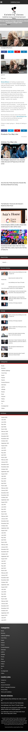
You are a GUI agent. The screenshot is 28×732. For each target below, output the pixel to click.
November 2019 (5, 608)
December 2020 (5, 577)
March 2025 (4, 457)
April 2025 (3, 455)
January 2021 (4, 575)
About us (3, 682)
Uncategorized (4, 406)
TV (2, 403)
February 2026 (4, 431)
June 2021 (3, 563)
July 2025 (3, 448)
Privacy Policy (4, 689)
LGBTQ (3, 387)
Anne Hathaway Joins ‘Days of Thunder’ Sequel (12, 705)
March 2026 (4, 429)
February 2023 (4, 516)
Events (2, 375)
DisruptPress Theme (19, 727)
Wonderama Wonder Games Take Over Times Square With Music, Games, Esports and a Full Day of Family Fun (14, 247)
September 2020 (5, 584)
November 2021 (5, 551)
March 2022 (4, 542)
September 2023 (5, 499)
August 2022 (4, 530)
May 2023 (3, 509)
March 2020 (4, 598)
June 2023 (3, 506)
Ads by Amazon (24, 136)
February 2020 (4, 601)
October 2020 (4, 582)
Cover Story (4, 373)
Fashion (3, 377)
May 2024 (3, 481)
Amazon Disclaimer (5, 684)
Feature (3, 380)
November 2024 (5, 466)
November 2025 (5, 438)
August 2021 (4, 558)
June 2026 (3, 422)
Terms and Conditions (6, 691)
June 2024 (3, 478)
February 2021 (4, 573)
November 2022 (5, 523)
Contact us (3, 680)
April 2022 (3, 539)
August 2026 (4, 417)
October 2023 (4, 497)
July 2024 (3, 476)
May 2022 (3, 537)
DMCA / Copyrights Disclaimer (8, 687)
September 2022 (5, 528)
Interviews (3, 384)
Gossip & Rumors (6, 48)
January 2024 (4, 490)
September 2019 (5, 613)
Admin (8, 24)
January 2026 (4, 433)
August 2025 (4, 445)
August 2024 (4, 473)
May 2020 (3, 594)
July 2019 (3, 617)
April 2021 (3, 568)
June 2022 (3, 535)
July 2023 (3, 504)
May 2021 (3, 565)
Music (2, 394)
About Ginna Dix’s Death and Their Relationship (12, 702)
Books (2, 365)
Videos (3, 408)
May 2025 (3, 452)
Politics (3, 398)
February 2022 (4, 544)
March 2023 (4, 514)
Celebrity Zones (15, 2)
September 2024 (5, 471)
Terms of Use (14, 724)
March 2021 (4, 570)
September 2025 (5, 443)
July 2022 (3, 532)
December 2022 (5, 521)
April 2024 (3, 483)
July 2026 (3, 419)
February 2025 (4, 459)
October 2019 (4, 610)
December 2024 (5, 464)
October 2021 (4, 554)
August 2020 (4, 587)
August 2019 (4, 615)
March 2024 (4, 485)
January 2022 (4, 547)
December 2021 (5, 549)
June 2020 (3, 591)
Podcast (3, 396)
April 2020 (3, 596)
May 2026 (3, 424)
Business (3, 368)
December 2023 (5, 492)
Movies (3, 391)
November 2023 (5, 495)
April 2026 (3, 426)
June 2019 (3, 620)
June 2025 (3, 450)
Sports (2, 401)
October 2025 (4, 440)
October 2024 (4, 469)
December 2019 (5, 605)
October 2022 (4, 525)
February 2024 (4, 488)
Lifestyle (3, 389)
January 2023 (4, 518)
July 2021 (3, 561)
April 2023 (3, 511)
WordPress (11, 727)
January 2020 (4, 603)
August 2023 (4, 502)
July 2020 (3, 589)
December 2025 (5, 436)
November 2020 (5, 580)
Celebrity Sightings (5, 370)
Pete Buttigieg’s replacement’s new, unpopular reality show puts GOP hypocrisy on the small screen (13, 161)
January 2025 (4, 462)
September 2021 (5, 556)
